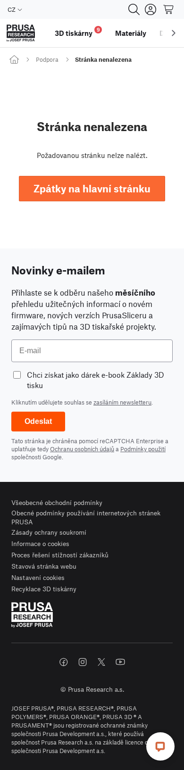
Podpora (47, 59)
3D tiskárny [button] (77, 31)
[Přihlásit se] (150, 9)
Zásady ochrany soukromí (48, 532)
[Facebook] (63, 662)
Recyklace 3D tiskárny (43, 589)
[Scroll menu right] (173, 33)
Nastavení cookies (38, 577)
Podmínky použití (143, 449)
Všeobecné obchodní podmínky (56, 502)
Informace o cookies (40, 543)
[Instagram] (82, 662)
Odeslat (38, 421)
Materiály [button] (130, 33)
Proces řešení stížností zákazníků (60, 555)
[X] (101, 662)
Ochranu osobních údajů (82, 449)
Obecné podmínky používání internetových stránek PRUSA (85, 517)
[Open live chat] (160, 746)
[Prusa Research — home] (21, 33)
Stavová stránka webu (43, 566)
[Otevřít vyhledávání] (134, 9)
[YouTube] (120, 662)
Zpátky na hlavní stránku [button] (92, 188)
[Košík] (168, 9)
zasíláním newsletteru (122, 402)
